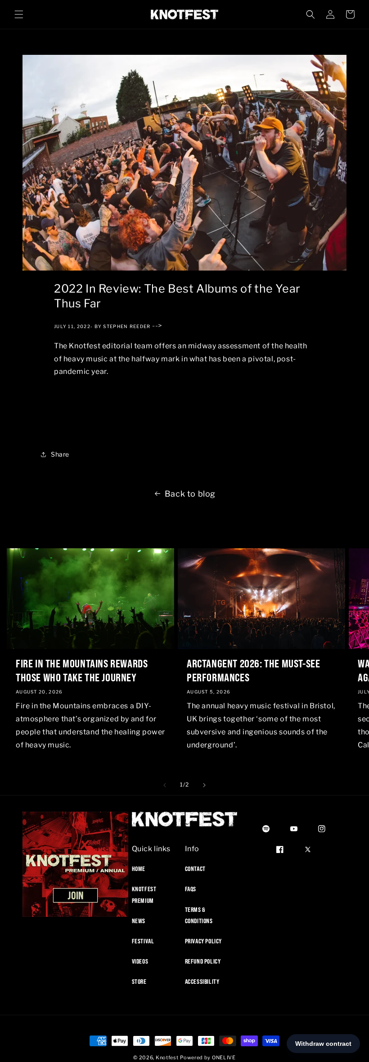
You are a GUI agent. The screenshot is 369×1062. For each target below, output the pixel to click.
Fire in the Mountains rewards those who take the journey (82, 670)
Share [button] (60, 454)
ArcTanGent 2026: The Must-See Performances (253, 670)
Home (138, 868)
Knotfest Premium (144, 894)
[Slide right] (204, 785)
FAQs (190, 889)
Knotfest (167, 1057)
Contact (195, 868)
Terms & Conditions (199, 915)
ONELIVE (224, 1057)
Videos (140, 961)
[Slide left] (165, 785)
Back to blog (190, 493)
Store (139, 981)
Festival (143, 941)
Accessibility (202, 981)
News (138, 920)
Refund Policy (203, 961)
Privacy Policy (203, 941)
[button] (19, 14)
